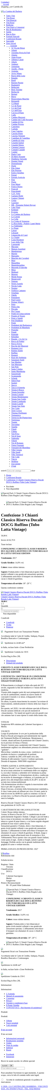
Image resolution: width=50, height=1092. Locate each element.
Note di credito (12, 1045)
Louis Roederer (17, 240)
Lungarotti (15, 244)
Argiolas (14, 71)
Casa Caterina (17, 131)
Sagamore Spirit (17, 360)
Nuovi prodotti (12, 1023)
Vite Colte (15, 457)
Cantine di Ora (17, 122)
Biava (13, 96)
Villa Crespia (16, 450)
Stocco (14, 385)
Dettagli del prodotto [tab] (14, 663)
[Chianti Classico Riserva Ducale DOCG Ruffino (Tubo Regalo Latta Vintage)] (25, 594)
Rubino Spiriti (17, 351)
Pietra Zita (15, 307)
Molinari (14, 272)
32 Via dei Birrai (18, 48)
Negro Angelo (17, 284)
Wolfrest (14, 461)
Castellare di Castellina (20, 138)
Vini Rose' (10, 23)
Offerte (9, 1021)
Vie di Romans (17, 443)
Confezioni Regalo (13, 39)
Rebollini (15, 337)
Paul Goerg (16, 300)
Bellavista (15, 87)
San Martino (16, 362)
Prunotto (14, 330)
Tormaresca (16, 415)
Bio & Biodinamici (14, 29)
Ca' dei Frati (16, 108)
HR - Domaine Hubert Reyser (23, 205)
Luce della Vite (17, 242)
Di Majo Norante (18, 157)
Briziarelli (15, 101)
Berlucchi (15, 92)
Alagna (14, 55)
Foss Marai (15, 184)
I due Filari (15, 207)
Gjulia (13, 200)
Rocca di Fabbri (17, 341)
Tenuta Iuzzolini (17, 392)
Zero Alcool (11, 43)
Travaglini (15, 424)
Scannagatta (16, 376)
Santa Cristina (17, 369)
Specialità (10, 41)
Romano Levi (16, 348)
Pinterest (9, 627)
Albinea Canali (17, 60)
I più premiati (11, 1025)
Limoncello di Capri (19, 235)
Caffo (13, 115)
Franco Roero (16, 187)
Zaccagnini (15, 464)
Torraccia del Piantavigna (21, 418)
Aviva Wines (16, 73)
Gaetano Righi (17, 196)
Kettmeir (14, 210)
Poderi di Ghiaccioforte (20, 314)
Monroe (14, 274)
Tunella (14, 427)
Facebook (10, 1054)
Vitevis (14, 459)
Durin (13, 166)
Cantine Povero (17, 124)
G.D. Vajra (15, 193)
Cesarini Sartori (17, 143)
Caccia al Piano (17, 113)
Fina (13, 180)
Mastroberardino (18, 265)
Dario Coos (16, 154)
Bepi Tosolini (16, 90)
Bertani (14, 94)
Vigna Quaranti (17, 445)
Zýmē (13, 466)
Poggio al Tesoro (18, 316)
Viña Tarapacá (17, 454)
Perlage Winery (17, 302)
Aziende (11, 46)
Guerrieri (15, 203)
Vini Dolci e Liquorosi (15, 27)
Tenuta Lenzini (17, 394)
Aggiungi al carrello (10, 611)
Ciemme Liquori (18, 147)
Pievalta (14, 309)
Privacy (9, 1001)
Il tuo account (6, 1030)
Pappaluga (15, 297)
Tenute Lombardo (18, 401)
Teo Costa (15, 408)
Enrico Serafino (17, 173)
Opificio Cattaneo (18, 290)
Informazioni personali (15, 1038)
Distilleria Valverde (19, 159)
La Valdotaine (17, 226)
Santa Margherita (18, 371)
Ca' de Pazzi (16, 106)
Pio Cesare (15, 311)
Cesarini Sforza (17, 145)
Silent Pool (15, 381)
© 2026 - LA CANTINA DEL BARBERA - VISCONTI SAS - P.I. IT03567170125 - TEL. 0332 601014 (24, 1087)
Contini (14, 152)
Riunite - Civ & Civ (19, 339)
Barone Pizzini (17, 83)
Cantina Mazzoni (18, 117)
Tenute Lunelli (17, 404)
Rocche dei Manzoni (19, 346)
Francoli (14, 189)
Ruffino (14, 353)
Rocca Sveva (16, 344)
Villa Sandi (15, 452)
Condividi (10, 622)
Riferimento (6, 856)
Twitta (8, 625)
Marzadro (15, 256)
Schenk (14, 378)
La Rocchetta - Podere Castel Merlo (25, 224)
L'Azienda (10, 994)
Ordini (8, 1043)
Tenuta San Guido (18, 399)
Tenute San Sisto (18, 406)
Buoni (8, 1050)
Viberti (14, 441)
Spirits (8, 32)
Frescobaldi (16, 191)
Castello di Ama (17, 140)
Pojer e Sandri (17, 318)
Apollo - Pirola (17, 69)
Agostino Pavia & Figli (20, 53)
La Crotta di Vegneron (20, 221)
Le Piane (14, 228)
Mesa (13, 270)
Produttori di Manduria (20, 327)
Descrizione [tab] (11, 661)
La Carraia (15, 217)
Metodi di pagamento (14, 996)
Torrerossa (15, 420)
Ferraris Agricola (18, 177)
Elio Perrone (16, 170)
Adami (14, 50)
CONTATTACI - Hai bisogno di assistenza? (24, 1008)
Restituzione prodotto (14, 1041)
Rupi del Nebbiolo (18, 357)
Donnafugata (16, 163)
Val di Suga (16, 436)
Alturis (14, 62)
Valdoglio (15, 438)
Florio (13, 182)
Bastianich (15, 85)
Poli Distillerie (17, 321)
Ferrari (14, 175)
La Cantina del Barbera (20, 214)
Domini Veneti (17, 161)
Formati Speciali (12, 36)
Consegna (10, 998)
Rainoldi (14, 334)
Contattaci (5, 2)
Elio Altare (15, 168)
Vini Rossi (10, 18)
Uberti (13, 429)
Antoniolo (15, 66)
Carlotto (14, 129)
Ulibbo (14, 431)
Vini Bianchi (11, 20)
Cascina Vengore (18, 136)
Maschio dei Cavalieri (20, 258)
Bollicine (9, 25)
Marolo (14, 254)
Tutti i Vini (10, 16)
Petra (13, 304)
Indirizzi (9, 1048)
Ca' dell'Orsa (16, 110)
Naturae (14, 281)
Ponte (13, 323)
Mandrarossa (16, 251)
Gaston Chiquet (17, 198)
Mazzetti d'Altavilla (19, 267)
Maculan (14, 247)
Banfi (13, 80)
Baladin (14, 78)
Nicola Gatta (16, 286)
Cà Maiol (15, 103)
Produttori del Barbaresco (21, 325)
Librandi (14, 233)
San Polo (15, 367)
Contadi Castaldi (18, 150)
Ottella (14, 295)
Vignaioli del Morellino (20, 448)
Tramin (14, 422)
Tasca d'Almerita (18, 387)
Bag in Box (11, 34)
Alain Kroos (16, 57)
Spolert (14, 383)
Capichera (15, 126)
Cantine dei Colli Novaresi (22, 120)
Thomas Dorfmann (19, 413)
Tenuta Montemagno (19, 397)
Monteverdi (16, 279)
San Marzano (16, 364)
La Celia (14, 219)
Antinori (14, 64)
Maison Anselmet (18, 249)
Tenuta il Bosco (17, 390)
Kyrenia (14, 212)
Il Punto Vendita (12, 1005)
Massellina (15, 263)
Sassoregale (16, 374)
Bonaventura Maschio (20, 99)
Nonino (14, 288)
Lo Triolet (15, 237)
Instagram (10, 1057)
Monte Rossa (16, 277)
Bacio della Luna (18, 76)
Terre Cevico (16, 411)
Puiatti (13, 332)
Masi (13, 260)
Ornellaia (15, 293)
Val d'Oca (15, 434)
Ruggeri (14, 355)
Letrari (14, 230)
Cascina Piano (17, 133)
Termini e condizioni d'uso (17, 1003)
